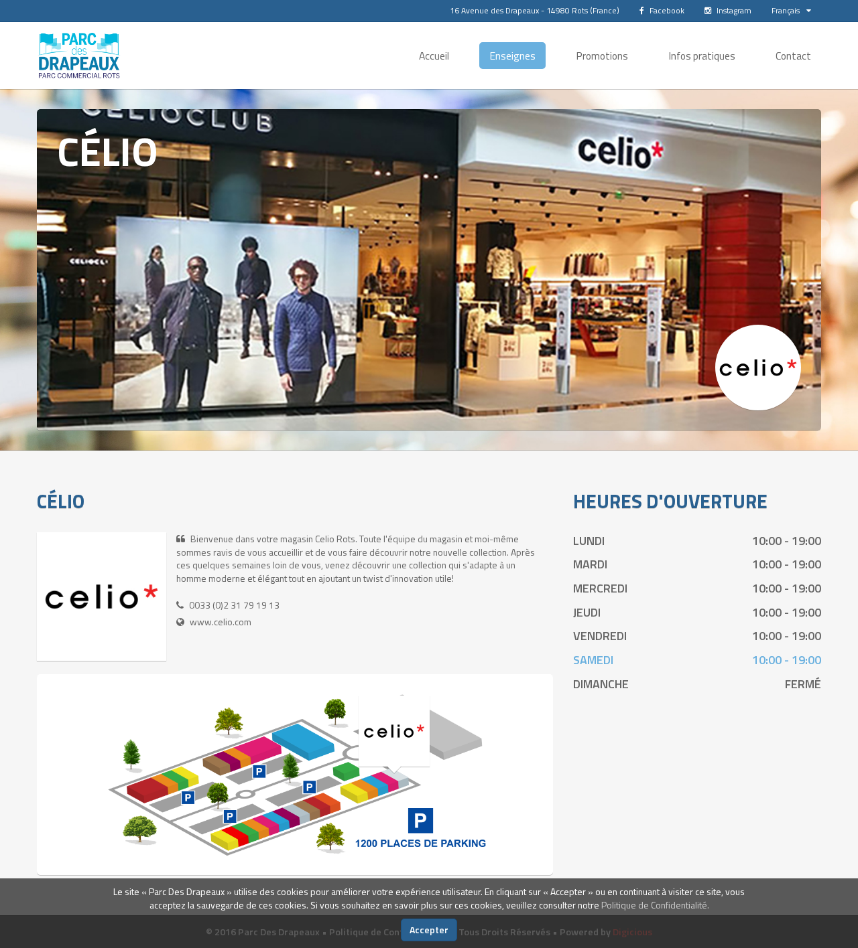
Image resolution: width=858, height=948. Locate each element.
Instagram (733, 10)
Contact (793, 56)
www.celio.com (220, 622)
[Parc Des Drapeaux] (79, 55)
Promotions (602, 56)
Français (786, 10)
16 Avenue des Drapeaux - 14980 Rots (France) (534, 10)
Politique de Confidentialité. (655, 905)
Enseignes (512, 56)
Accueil (434, 56)
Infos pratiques (701, 56)
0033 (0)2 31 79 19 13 (234, 605)
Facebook (666, 10)
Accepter (429, 930)
